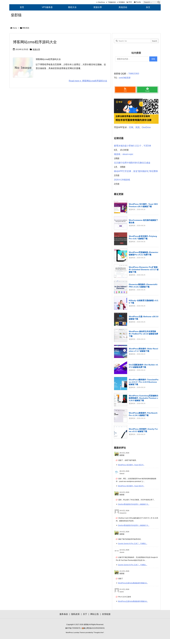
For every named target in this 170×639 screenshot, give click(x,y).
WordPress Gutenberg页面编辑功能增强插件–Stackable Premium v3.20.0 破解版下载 (143, 398)
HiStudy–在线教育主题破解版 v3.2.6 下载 (144, 301)
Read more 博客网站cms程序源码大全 (88, 81)
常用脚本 (121, 2)
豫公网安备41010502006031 (94, 628)
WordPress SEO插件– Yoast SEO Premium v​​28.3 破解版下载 (143, 205)
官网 (131, 127)
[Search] (159, 2)
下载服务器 (112, 2)
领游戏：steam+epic (123, 154)
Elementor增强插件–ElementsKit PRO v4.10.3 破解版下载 (143, 285)
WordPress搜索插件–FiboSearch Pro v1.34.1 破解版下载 (143, 414)
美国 (137, 127)
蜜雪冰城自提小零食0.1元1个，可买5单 (132, 146)
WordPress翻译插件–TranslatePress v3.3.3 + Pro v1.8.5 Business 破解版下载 (143, 382)
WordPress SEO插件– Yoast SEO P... (131, 465)
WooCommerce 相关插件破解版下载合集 (143, 221)
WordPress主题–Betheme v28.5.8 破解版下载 (143, 317)
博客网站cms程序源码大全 (35, 42)
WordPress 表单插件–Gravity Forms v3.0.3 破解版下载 (143, 430)
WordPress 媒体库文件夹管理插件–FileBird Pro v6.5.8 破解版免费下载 (143, 333)
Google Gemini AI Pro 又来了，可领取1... (132, 543)
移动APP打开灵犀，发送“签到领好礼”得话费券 (136, 171)
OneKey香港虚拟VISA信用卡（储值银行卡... (133, 504)
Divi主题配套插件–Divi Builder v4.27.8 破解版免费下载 (143, 366)
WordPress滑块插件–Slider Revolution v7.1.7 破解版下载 (143, 350)
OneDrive (101, 2)
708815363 (133, 73)
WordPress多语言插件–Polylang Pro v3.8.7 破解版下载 (143, 237)
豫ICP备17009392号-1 (73, 628)
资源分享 (36, 49)
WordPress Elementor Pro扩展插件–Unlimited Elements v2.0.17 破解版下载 (144, 269)
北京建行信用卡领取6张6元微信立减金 (132, 163)
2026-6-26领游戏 (122, 180)
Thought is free (98, 632)
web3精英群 (125, 78)
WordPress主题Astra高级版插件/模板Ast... (133, 583)
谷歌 (153, 59)
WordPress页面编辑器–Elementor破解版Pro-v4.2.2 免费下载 (143, 253)
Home (14, 28)
